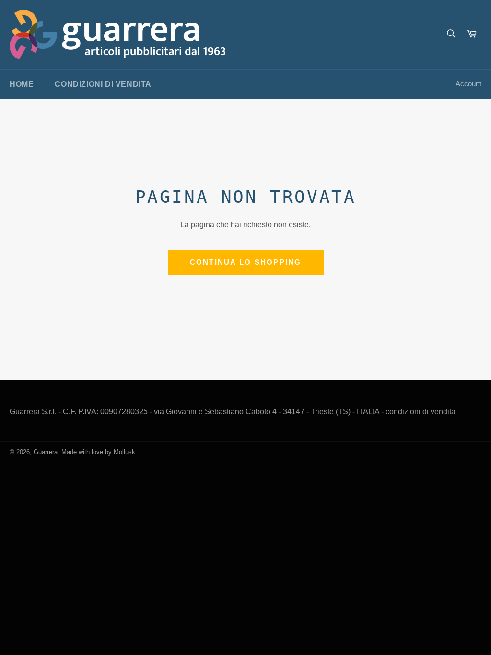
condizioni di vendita (421, 412)
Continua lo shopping (246, 262)
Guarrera (46, 452)
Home (22, 84)
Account (468, 84)
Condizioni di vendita (103, 84)
